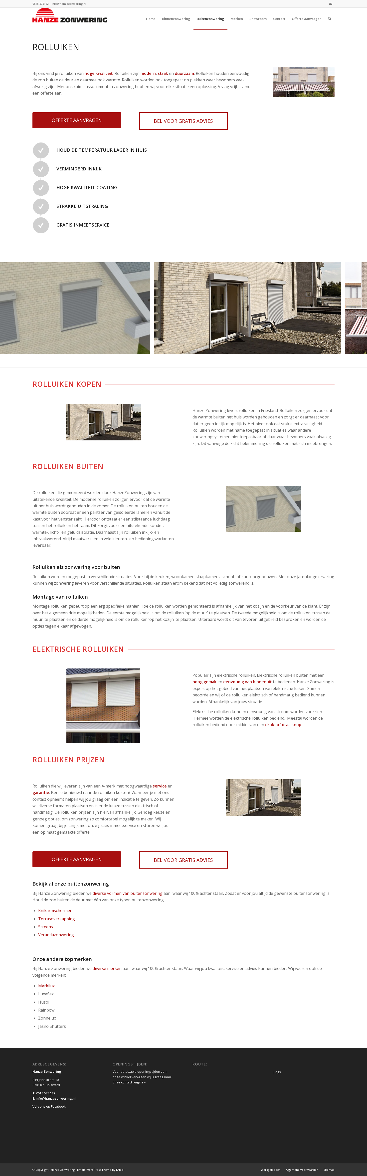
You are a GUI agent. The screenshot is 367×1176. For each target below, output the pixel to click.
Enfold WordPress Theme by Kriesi (100, 1170)
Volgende (355, 308)
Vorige (11, 308)
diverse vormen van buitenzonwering (128, 893)
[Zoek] (330, 19)
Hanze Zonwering (63, 1170)
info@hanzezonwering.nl (69, 3)
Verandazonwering (56, 934)
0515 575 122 (45, 1093)
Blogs (277, 1072)
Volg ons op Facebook (49, 1106)
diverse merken (107, 968)
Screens (45, 926)
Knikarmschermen (55, 910)
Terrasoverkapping (56, 918)
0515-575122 (40, 3)
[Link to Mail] (331, 3)
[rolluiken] (145, 348)
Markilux (46, 986)
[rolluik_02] (336, 348)
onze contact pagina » (129, 1082)
